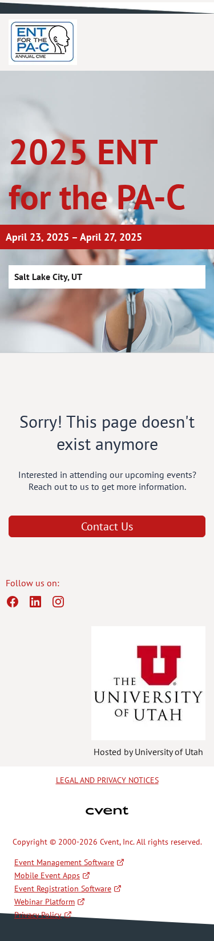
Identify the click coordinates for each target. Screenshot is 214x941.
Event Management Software (64, 862)
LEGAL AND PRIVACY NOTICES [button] (107, 780)
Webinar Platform (44, 902)
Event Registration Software (62, 888)
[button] (17, 605)
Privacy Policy (38, 915)
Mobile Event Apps (47, 875)
